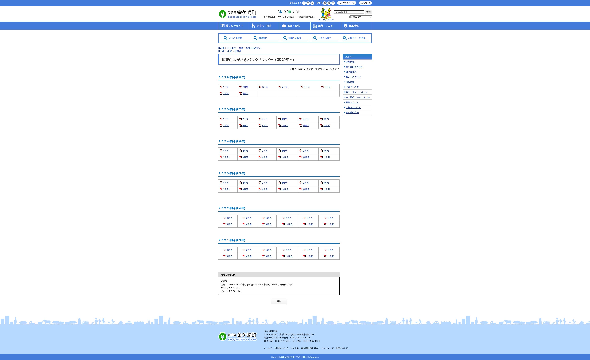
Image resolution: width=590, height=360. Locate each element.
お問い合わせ (342, 348)
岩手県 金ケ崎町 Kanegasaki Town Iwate (238, 336)
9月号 (265, 125)
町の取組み (351, 72)
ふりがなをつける (347, 3)
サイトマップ (328, 348)
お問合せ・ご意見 (356, 38)
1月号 (226, 87)
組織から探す (295, 38)
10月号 (284, 125)
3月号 (265, 87)
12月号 (326, 125)
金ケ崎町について (354, 67)
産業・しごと (325, 25)
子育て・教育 (264, 25)
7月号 (226, 93)
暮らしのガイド (234, 25)
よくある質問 (235, 38)
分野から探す (324, 38)
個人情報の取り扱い (310, 348)
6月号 (327, 87)
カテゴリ (231, 47)
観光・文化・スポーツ (356, 92)
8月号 (245, 93)
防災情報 (350, 61)
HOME (221, 47)
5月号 (307, 87)
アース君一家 (326, 14)
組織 (229, 51)
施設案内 (263, 38)
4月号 (285, 87)
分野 (241, 47)
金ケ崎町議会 (352, 112)
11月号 (306, 125)
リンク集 (295, 348)
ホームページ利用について (276, 348)
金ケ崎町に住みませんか (358, 97)
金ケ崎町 (238, 13)
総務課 (238, 51)
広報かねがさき (253, 47)
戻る (279, 301)
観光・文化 (293, 25)
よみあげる (365, 3)
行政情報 (354, 25)
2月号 (245, 87)
